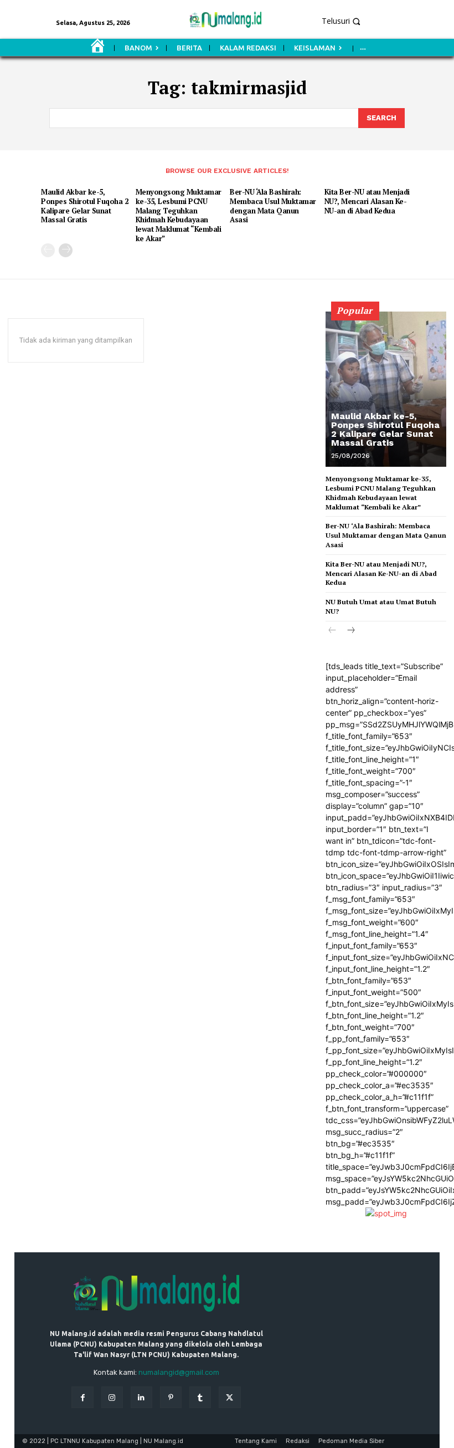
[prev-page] (48, 250)
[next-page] (66, 250)
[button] (384, 21)
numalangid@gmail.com (178, 1372)
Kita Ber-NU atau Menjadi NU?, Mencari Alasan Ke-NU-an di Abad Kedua (367, 201)
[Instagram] (112, 1397)
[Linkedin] (141, 1397)
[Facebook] (82, 1397)
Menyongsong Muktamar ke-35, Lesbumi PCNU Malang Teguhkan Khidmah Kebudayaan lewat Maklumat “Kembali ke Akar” (178, 215)
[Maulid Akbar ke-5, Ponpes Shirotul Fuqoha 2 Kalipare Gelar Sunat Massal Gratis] (386, 389)
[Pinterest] (171, 1397)
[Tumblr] (200, 1397)
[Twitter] (229, 1397)
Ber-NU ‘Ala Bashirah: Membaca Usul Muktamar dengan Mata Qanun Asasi (273, 206)
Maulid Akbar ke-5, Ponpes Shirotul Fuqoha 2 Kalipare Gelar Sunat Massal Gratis (84, 206)
